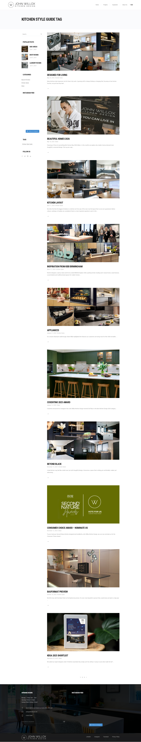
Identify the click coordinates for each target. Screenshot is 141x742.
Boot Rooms (34, 55)
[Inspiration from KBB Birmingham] (83, 243)
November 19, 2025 (52, 467)
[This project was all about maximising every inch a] (38, 123)
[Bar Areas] (25, 49)
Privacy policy (112, 739)
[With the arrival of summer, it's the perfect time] (38, 112)
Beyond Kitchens (26, 80)
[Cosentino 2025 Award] (83, 373)
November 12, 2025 (52, 530)
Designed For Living (57, 75)
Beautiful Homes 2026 (58, 138)
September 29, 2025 (52, 658)
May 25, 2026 (50, 78)
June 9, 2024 (33, 65)
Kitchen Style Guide (27, 144)
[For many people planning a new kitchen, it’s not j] (113, 716)
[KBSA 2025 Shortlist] (83, 632)
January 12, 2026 (51, 405)
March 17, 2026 (51, 269)
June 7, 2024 (33, 49)
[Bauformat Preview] (83, 568)
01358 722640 (29, 715)
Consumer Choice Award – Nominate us (67, 527)
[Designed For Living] (83, 51)
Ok (105, 739)
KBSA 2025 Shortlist (57, 655)
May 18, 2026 (50, 141)
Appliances (53, 330)
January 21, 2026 (51, 333)
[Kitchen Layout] (83, 179)
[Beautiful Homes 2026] (83, 115)
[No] (139, 739)
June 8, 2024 (33, 57)
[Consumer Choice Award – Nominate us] (83, 504)
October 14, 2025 (51, 594)
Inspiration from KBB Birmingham (65, 266)
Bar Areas (33, 47)
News (56, 141)
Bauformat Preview (57, 591)
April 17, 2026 (51, 205)
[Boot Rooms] (25, 57)
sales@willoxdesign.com (31, 711)
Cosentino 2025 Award (58, 402)
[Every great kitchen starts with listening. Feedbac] (27, 112)
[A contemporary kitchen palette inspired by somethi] (27, 101)
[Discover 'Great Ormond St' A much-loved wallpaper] (38, 101)
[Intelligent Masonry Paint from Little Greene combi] (101, 716)
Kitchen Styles (59, 78)
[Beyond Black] (83, 440)
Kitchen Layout (55, 202)
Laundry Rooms (35, 63)
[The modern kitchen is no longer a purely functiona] (27, 123)
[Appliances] (83, 307)
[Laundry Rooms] (25, 65)
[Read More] (48, 88)
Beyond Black (54, 464)
